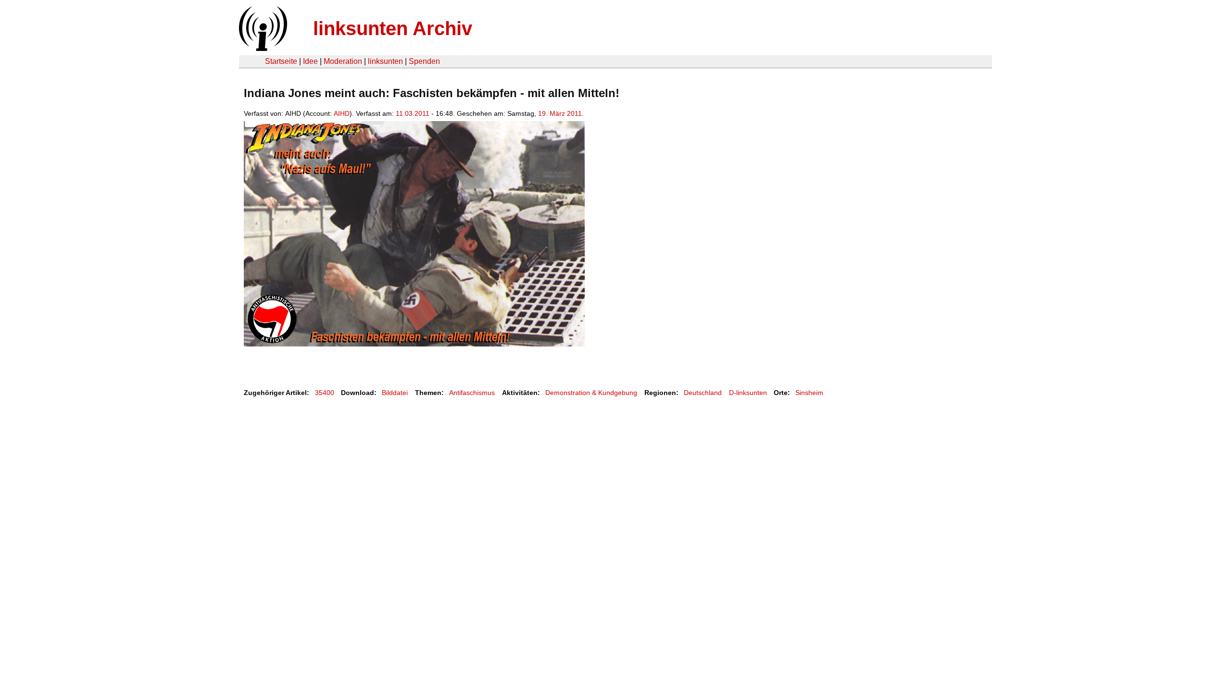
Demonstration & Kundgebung (591, 392)
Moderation (343, 61)
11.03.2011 (412, 113)
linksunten (385, 61)
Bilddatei (395, 392)
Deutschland (703, 392)
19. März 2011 (560, 113)
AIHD (342, 113)
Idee (310, 61)
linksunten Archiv (392, 28)
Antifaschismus (472, 392)
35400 (324, 392)
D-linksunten (748, 392)
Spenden (424, 61)
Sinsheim (809, 392)
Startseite (281, 61)
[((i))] (262, 48)
